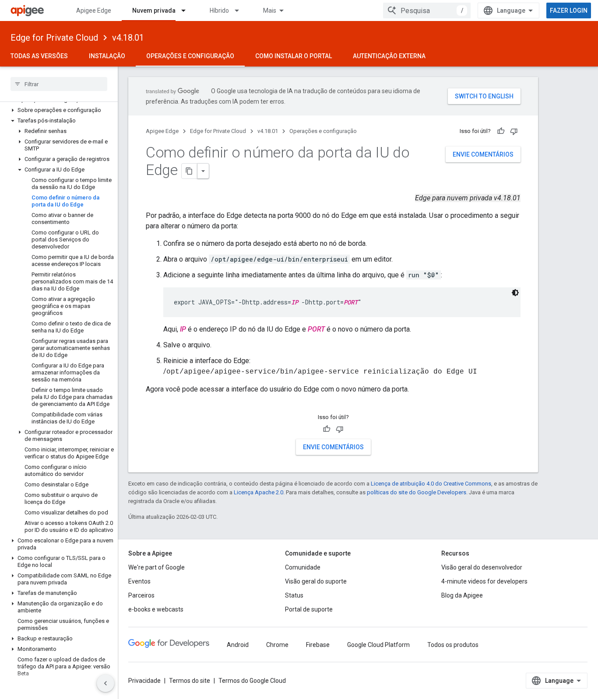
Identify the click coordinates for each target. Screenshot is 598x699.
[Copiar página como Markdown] (189, 171)
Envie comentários (483, 154)
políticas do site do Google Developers (416, 492)
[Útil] (500, 131)
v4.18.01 (128, 37)
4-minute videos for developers (484, 581)
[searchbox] (59, 84)
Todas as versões (39, 55)
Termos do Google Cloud (252, 680)
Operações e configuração (190, 55)
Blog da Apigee (462, 595)
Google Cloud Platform (378, 644)
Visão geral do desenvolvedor (481, 567)
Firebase (318, 644)
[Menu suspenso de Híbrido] (241, 10)
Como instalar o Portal (293, 55)
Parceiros (141, 595)
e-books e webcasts (155, 609)
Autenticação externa (389, 55)
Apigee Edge (93, 10)
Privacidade (144, 680)
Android (238, 644)
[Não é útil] (514, 131)
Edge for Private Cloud (54, 37)
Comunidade (302, 567)
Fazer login (568, 10)
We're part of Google (156, 567)
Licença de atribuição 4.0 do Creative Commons (431, 483)
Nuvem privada (154, 10)
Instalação (107, 55)
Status (294, 595)
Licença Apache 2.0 (258, 492)
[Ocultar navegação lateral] (105, 683)
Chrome (277, 644)
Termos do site (189, 680)
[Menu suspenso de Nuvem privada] (187, 10)
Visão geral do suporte (316, 581)
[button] (59, 110)
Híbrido (219, 10)
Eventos (139, 581)
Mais (269, 10)
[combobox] (427, 10)
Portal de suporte (309, 609)
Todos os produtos (452, 644)
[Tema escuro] (515, 292)
